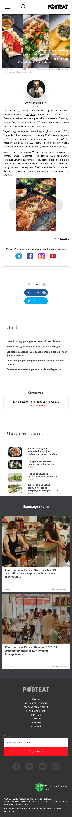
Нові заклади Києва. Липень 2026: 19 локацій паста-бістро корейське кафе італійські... (30, 573)
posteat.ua (60, 249)
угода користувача (36, 703)
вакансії (36, 726)
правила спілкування (36, 707)
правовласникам (36, 711)
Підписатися (36, 751)
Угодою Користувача (39, 808)
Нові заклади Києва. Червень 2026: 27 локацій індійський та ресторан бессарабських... (31, 651)
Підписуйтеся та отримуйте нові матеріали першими (23, 736)
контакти (36, 718)
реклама (36, 722)
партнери (36, 714)
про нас (36, 699)
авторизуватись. (36, 405)
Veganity (30, 114)
